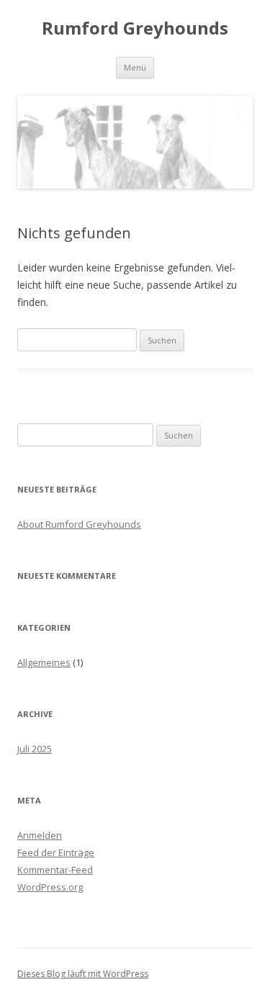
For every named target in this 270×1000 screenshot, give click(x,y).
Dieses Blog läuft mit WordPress (82, 974)
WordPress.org (50, 886)
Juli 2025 (34, 748)
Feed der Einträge (55, 852)
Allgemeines (44, 662)
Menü (135, 67)
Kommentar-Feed (55, 869)
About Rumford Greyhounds (79, 524)
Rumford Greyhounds (135, 28)
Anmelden (39, 835)
